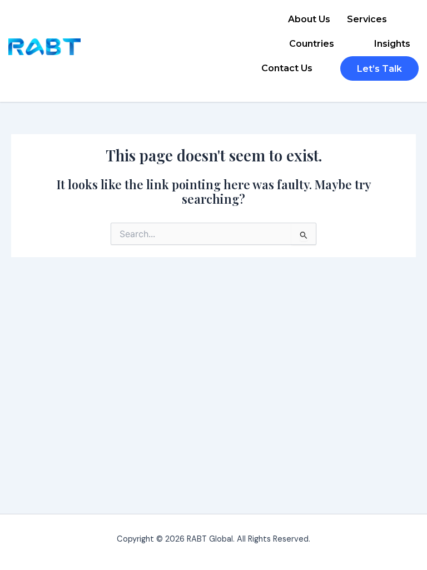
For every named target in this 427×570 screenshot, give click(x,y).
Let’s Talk (379, 68)
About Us (309, 19)
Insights (392, 43)
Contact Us (286, 68)
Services (367, 19)
